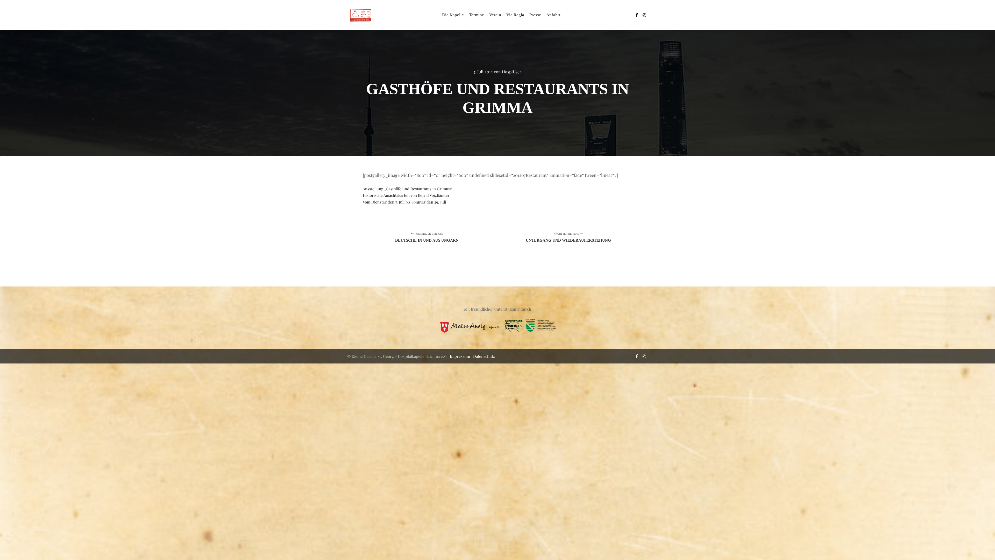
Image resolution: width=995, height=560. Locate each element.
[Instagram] (644, 15)
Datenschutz (484, 356)
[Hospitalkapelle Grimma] (360, 15)
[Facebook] (636, 15)
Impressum (460, 356)
